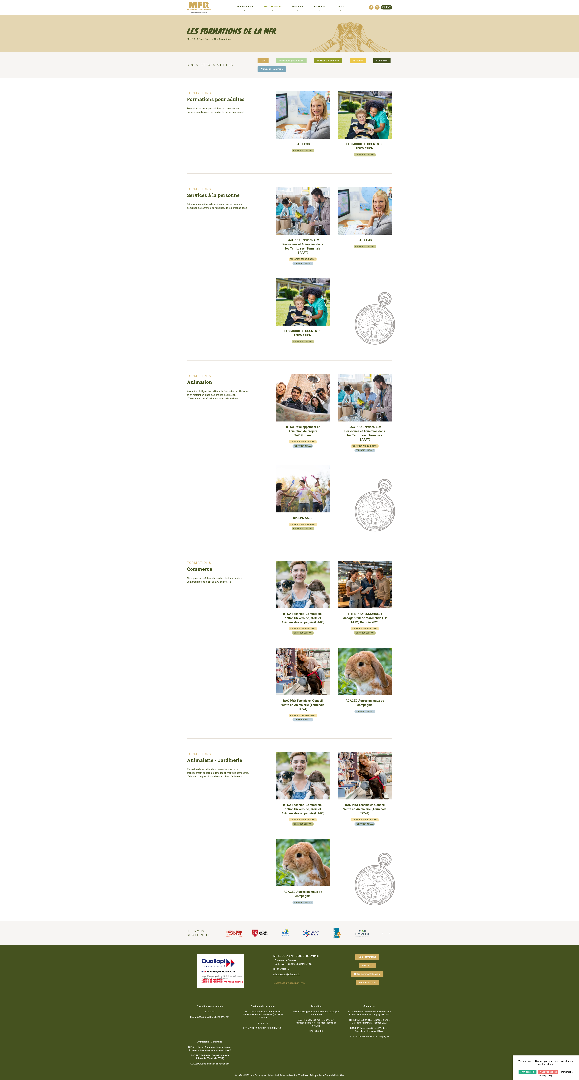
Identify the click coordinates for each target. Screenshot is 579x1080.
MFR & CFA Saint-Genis (198, 39)
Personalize (567, 1072)
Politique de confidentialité (322, 1075)
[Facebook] (371, 7)
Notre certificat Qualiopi (367, 974)
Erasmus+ (297, 6)
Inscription (319, 6)
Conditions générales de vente (289, 983)
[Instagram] (377, 7)
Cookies (340, 1075)
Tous (263, 60)
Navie (305, 1075)
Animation (358, 60)
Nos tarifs (367, 965)
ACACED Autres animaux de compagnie (369, 1036)
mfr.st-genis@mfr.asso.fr (286, 974)
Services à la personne (328, 60)
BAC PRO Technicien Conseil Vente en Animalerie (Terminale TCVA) (369, 1030)
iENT (388, 7)
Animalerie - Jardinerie (272, 69)
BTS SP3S (210, 1011)
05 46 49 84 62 (281, 969)
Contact (340, 6)
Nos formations (272, 6)
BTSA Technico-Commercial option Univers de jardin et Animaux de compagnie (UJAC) (369, 1013)
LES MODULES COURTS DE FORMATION (209, 1017)
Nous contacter (367, 982)
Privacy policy (545, 1075)
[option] (234, 933)
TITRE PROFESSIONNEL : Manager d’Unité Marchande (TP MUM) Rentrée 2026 (369, 1021)
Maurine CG (294, 1075)
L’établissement (244, 6)
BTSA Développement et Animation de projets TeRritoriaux (316, 1013)
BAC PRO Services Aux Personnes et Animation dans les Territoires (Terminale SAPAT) (263, 1014)
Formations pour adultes (291, 60)
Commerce (382, 60)
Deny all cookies (549, 1072)
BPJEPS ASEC (316, 1031)
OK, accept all (528, 1072)
